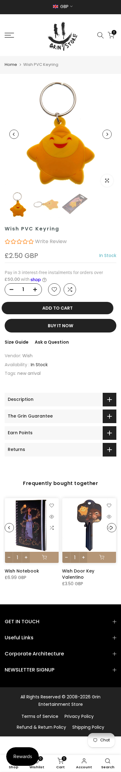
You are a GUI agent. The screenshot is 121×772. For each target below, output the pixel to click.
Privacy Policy (79, 716)
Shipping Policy (88, 727)
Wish (27, 356)
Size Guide (17, 342)
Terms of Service (39, 716)
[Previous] (14, 134)
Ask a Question (52, 342)
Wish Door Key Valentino (78, 574)
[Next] (107, 134)
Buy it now (60, 326)
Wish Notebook (22, 571)
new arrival (29, 373)
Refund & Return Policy (41, 727)
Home (11, 64)
